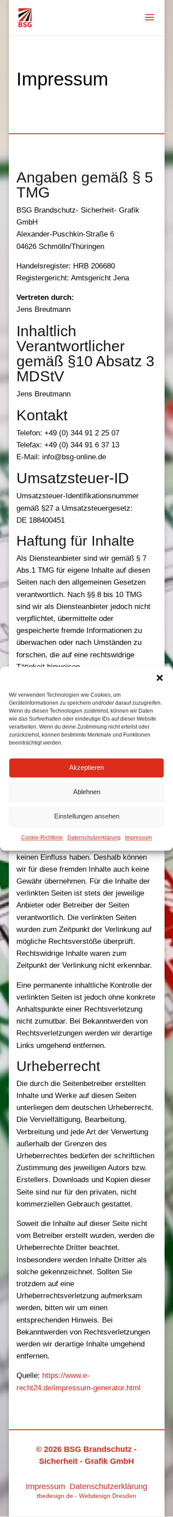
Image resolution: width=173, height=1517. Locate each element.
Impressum (138, 837)
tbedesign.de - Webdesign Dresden (86, 1495)
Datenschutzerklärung (94, 837)
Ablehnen (86, 791)
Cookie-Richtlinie (42, 837)
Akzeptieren (86, 767)
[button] (159, 677)
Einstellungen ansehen (86, 816)
